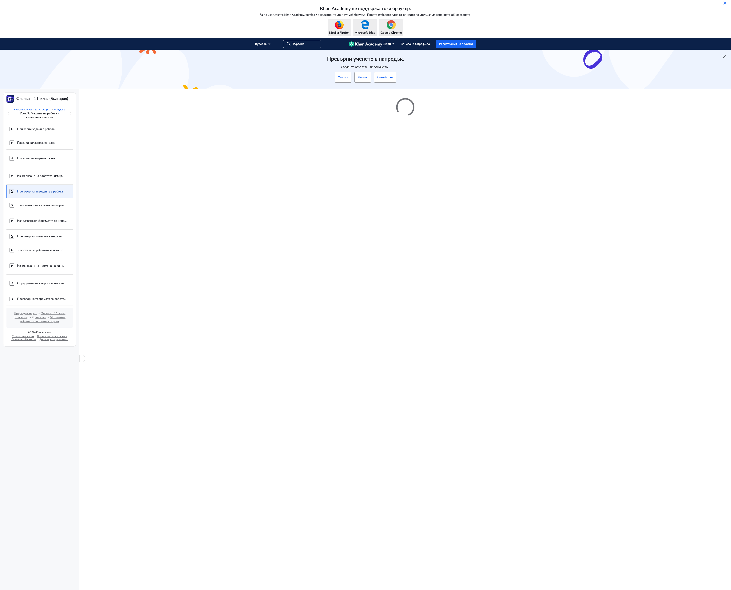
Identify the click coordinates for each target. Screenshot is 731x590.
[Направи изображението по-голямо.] (405, 449)
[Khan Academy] (365, 44)
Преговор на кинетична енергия (39, 236)
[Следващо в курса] (70, 113)
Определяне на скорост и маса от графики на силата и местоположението (42, 283)
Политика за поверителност (52, 336)
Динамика (39, 317)
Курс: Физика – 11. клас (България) (32, 110)
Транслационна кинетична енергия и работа (42, 205)
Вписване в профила (415, 44)
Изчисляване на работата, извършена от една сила (42, 175)
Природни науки (25, 313)
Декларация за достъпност (53, 339)
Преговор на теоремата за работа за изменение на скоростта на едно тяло (42, 298)
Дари (387, 44)
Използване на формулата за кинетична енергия (42, 220)
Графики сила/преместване (36, 142)
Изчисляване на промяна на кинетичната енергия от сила (42, 265)
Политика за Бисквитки (23, 339)
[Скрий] (725, 3)
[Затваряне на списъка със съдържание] (82, 358)
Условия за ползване (23, 336)
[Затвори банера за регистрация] (724, 57)
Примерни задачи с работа (36, 129)
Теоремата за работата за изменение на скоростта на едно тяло (42, 250)
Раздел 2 (59, 110)
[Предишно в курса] (8, 113)
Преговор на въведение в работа (40, 191)
